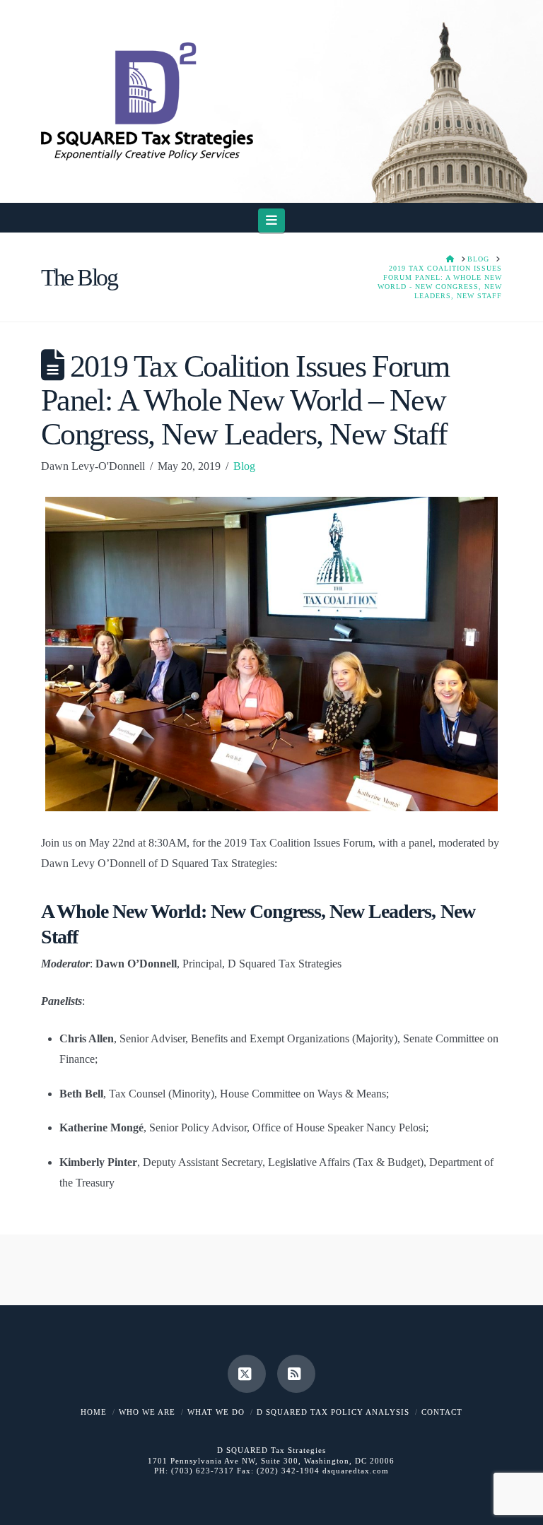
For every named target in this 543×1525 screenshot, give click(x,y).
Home (94, 1412)
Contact (441, 1412)
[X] (247, 1374)
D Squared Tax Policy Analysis (333, 1412)
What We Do (216, 1412)
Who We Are (147, 1412)
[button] (272, 220)
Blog (244, 466)
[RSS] (296, 1374)
